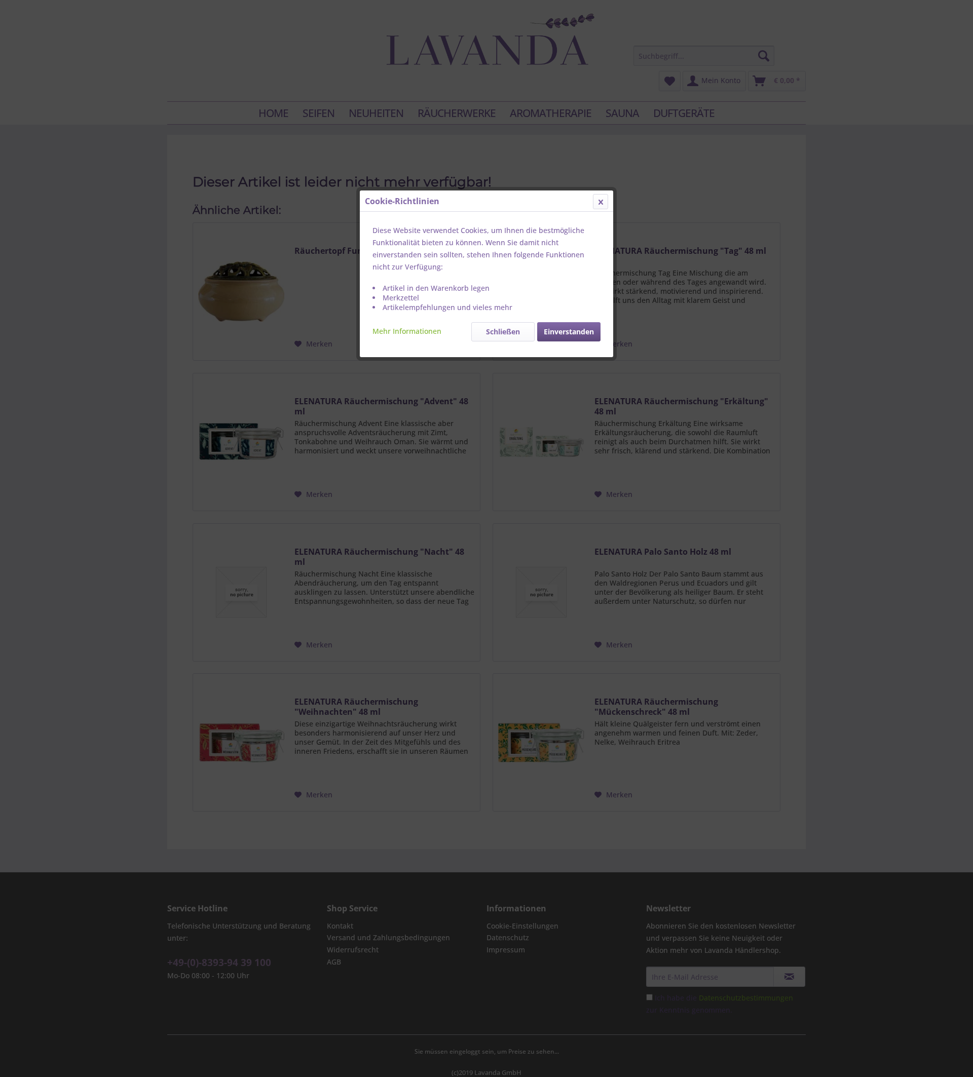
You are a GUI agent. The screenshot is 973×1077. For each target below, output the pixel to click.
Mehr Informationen (406, 331)
